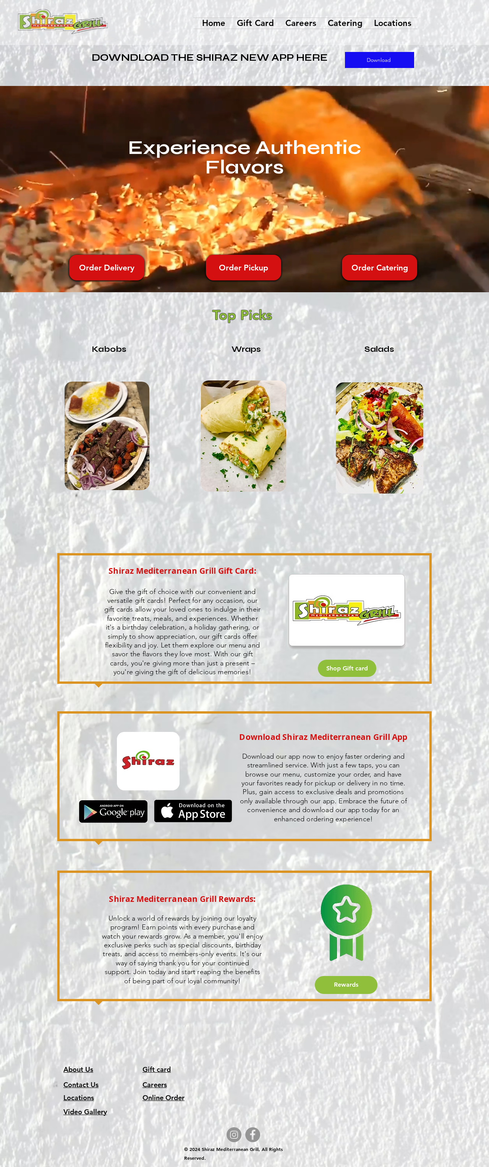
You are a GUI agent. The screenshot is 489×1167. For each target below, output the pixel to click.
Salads (379, 349)
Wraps (246, 349)
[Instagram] (234, 1134)
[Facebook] (252, 1134)
